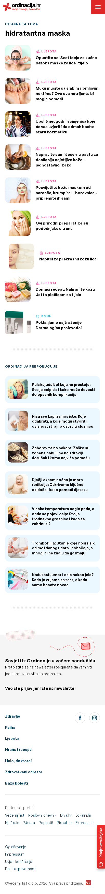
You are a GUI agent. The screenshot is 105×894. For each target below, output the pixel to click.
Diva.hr (66, 815)
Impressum (14, 854)
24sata (29, 822)
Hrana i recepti (18, 749)
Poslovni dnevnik (42, 815)
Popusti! (46, 822)
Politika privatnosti (20, 869)
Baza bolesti (16, 783)
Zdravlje (12, 716)
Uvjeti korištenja (18, 861)
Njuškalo (12, 822)
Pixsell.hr (64, 822)
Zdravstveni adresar (23, 772)
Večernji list (14, 815)
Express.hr (85, 822)
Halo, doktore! (18, 761)
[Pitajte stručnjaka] (101, 847)
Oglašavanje (15, 847)
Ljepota (12, 738)
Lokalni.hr (83, 815)
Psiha (10, 727)
